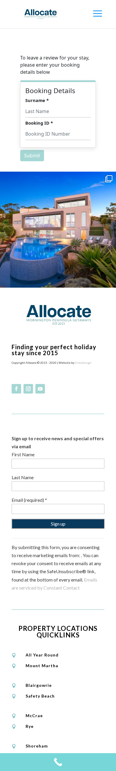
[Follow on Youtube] (40, 389)
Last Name (23, 477)
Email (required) (29, 500)
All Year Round (42, 654)
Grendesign (83, 362)
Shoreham (37, 745)
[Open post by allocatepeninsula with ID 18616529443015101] (58, 230)
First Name (23, 454)
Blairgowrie (39, 685)
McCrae (34, 715)
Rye (30, 726)
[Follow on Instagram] (28, 389)
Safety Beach (40, 695)
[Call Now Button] (58, 762)
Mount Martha (42, 665)
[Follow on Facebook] (16, 389)
